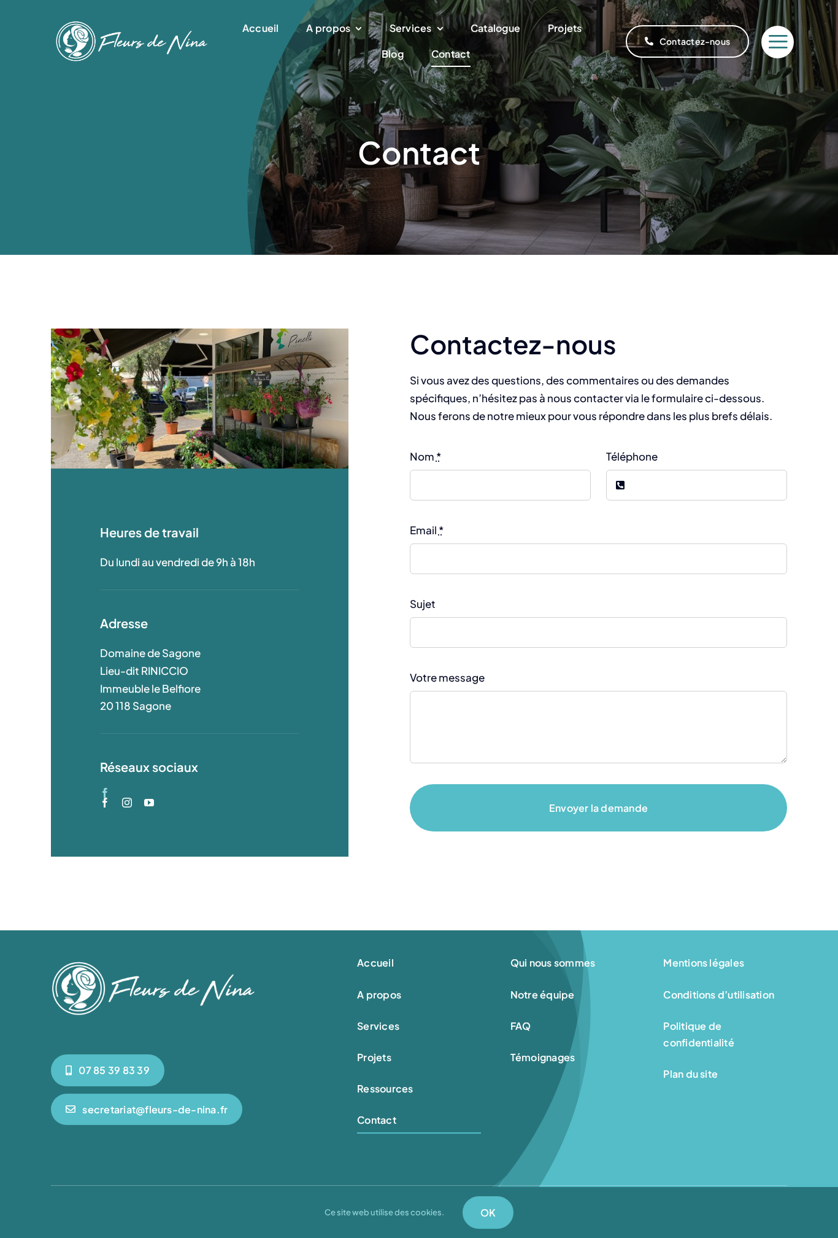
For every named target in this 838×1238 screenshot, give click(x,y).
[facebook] (105, 793)
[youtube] (149, 803)
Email (427, 530)
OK (488, 1212)
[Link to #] (777, 42)
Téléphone (632, 456)
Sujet (423, 603)
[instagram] (127, 803)
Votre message (447, 677)
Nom (425, 456)
